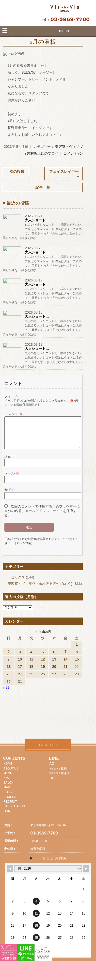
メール (11, 473)
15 (77, 659)
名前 (10, 457)
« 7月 (7, 687)
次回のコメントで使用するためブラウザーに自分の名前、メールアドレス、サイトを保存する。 (42, 510)
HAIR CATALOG (14, 806)
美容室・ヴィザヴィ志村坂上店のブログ (39, 584)
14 (65, 659)
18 (31, 666)
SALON (8, 782)
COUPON (9, 797)
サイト (9, 490)
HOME (7, 763)
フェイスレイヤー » (64, 173)
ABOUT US (10, 768)
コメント (13, 414)
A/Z (51, 763)
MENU (7, 773)
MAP (6, 787)
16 (9, 666)
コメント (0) (73, 153)
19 (43, 666)
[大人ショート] (12, 219)
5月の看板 (42, 42)
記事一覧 (42, 187)
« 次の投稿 (15, 171)
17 (20, 666)
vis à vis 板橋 (58, 768)
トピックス (16, 577)
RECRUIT (10, 801)
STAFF (7, 778)
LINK (6, 811)
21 (65, 666)
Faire (52, 778)
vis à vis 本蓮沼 (59, 773)
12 (43, 659)
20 (54, 666)
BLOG (7, 792)
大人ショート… (37, 220)
